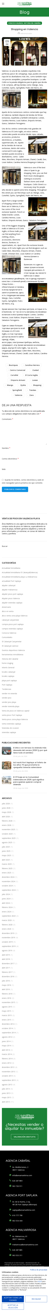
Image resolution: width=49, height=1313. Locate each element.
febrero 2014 (7, 1058)
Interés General (8, 667)
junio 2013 (6, 1093)
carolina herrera (32, 365)
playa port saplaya (9, 680)
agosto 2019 (7, 950)
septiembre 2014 (9, 1032)
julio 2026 (6, 803)
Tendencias (6, 689)
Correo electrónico (10, 458)
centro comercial (17, 370)
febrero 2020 (7, 924)
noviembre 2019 (8, 937)
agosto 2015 (7, 1007)
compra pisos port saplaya (12, 624)
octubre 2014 (7, 1028)
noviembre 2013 (8, 1071)
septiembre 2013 (9, 1080)
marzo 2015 (7, 1015)
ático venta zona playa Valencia (14, 615)
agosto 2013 (7, 1084)
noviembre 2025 (8, 829)
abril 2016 (6, 989)
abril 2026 (6, 816)
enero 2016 (6, 998)
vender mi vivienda (9, 693)
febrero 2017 (7, 972)
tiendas (32, 390)
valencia (18, 395)
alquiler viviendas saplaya (12, 602)
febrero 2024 (7, 907)
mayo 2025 (6, 855)
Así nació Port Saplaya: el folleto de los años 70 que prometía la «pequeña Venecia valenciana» (29, 765)
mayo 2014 (6, 1045)
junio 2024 (6, 898)
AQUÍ (40, 1281)
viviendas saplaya (9, 732)
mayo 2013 (6, 1097)
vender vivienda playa (10, 706)
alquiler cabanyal (8, 585)
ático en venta (7, 611)
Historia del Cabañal (32, 23)
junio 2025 (6, 851)
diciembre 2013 (8, 1067)
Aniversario (6, 607)
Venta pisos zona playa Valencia (15, 719)
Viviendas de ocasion (10, 728)
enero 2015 (6, 1020)
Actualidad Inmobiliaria (11, 568)
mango (10, 385)
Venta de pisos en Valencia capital (15, 711)
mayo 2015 (6, 1011)
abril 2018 (6, 959)
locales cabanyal (8, 672)
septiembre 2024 (9, 890)
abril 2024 (6, 903)
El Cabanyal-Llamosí (10, 646)
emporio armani (18, 380)
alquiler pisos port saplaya (12, 594)
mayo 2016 (6, 985)
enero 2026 (6, 825)
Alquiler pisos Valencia (11, 598)
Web (4, 469)
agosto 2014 (7, 1037)
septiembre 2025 (9, 838)
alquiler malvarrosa (9, 589)
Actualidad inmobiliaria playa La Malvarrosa (19, 577)
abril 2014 (6, 1050)
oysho (23, 385)
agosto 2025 (7, 842)
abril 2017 (6, 968)
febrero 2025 (7, 868)
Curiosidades (7, 637)
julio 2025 (6, 847)
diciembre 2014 (8, 1024)
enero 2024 (6, 911)
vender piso (6, 698)
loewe (35, 380)
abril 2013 (6, 1102)
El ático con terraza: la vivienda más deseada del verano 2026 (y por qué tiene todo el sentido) (30, 750)
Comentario (7, 419)
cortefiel (14, 375)
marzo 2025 (7, 864)
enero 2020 (6, 929)
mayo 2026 (6, 812)
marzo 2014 (7, 1054)
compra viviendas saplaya (12, 628)
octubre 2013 (7, 1076)
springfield (17, 390)
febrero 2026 (7, 821)
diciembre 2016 (8, 976)
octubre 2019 (7, 942)
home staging (7, 663)
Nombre (6, 448)
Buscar (5, 546)
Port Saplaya (7, 685)
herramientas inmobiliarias (12, 654)
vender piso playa (9, 702)
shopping (37, 385)
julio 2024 (6, 894)
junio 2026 (6, 808)
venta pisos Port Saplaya (12, 715)
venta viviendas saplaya (11, 724)
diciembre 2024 (8, 877)
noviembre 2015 (8, 1002)
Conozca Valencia (15, 23)
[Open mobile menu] (3, 3)
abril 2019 (6, 955)
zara (31, 395)
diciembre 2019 (8, 933)
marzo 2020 (7, 920)
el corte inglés (31, 375)
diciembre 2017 (8, 963)
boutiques (13, 365)
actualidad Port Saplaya (11, 581)
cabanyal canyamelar (10, 620)
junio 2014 (6, 1041)
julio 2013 (6, 1089)
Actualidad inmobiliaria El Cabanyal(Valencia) (20, 572)
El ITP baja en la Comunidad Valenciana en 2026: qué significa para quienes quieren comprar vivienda (28, 781)
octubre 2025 (7, 834)
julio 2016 (6, 981)
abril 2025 (6, 860)
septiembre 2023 (9, 916)
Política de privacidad (38, 1270)
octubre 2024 (7, 885)
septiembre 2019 (9, 946)
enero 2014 (6, 1063)
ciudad (35, 370)
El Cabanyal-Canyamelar (11, 641)
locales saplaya (8, 676)
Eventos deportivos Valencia (13, 650)
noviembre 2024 (8, 881)
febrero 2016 (7, 994)
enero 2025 (6, 872)
